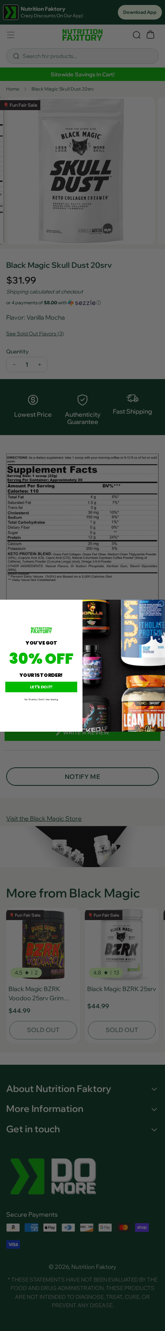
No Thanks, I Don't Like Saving (41, 699)
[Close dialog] (161, 603)
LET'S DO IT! (41, 686)
